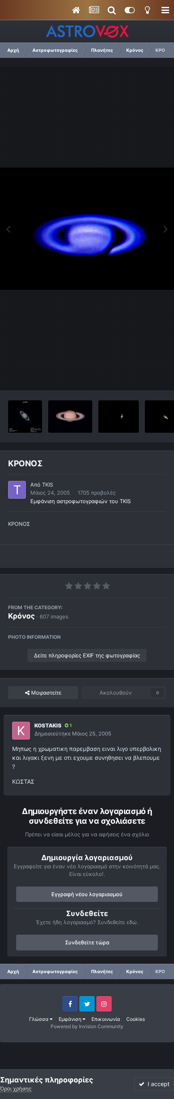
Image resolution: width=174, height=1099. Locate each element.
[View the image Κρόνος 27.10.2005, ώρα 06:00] (25, 416)
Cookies (135, 1019)
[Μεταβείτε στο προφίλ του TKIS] (17, 490)
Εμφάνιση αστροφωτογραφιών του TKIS (80, 501)
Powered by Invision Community (87, 1026)
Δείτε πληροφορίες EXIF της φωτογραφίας (87, 655)
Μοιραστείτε (46, 692)
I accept (157, 1083)
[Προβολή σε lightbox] (87, 229)
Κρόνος (21, 616)
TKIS (47, 484)
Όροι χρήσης (16, 1088)
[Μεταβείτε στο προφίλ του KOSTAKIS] (21, 731)
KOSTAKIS (48, 725)
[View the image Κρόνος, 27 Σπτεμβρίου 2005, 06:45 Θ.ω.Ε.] (70, 416)
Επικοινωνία (105, 1019)
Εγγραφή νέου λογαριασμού (87, 894)
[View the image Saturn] (118, 416)
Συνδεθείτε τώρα (87, 942)
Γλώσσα (39, 1019)
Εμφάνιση (71, 1019)
